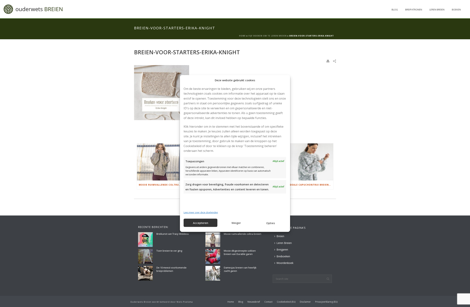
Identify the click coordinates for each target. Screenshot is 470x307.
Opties (270, 223)
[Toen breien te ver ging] (145, 256)
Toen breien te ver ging (169, 250)
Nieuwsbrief (253, 301)
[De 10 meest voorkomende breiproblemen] (145, 273)
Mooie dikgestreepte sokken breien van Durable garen (240, 252)
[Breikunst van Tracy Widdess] (145, 239)
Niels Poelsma (185, 301)
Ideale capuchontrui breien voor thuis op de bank (311, 184)
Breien (280, 236)
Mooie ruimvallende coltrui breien (161, 184)
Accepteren (200, 223)
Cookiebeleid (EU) (286, 301)
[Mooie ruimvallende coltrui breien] (160, 161)
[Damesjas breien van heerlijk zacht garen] (212, 273)
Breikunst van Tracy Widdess (172, 233)
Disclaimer (305, 301)
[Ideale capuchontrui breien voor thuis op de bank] (310, 161)
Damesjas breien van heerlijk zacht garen (240, 269)
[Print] (327, 60)
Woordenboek (284, 263)
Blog (395, 9)
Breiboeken (283, 256)
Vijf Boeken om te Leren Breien (267, 35)
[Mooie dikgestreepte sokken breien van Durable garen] (212, 256)
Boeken (456, 9)
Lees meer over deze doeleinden (201, 212)
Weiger (236, 223)
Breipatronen (413, 9)
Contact (268, 301)
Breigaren (282, 249)
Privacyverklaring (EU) (326, 301)
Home (242, 35)
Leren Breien (436, 9)
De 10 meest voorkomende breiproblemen (171, 269)
